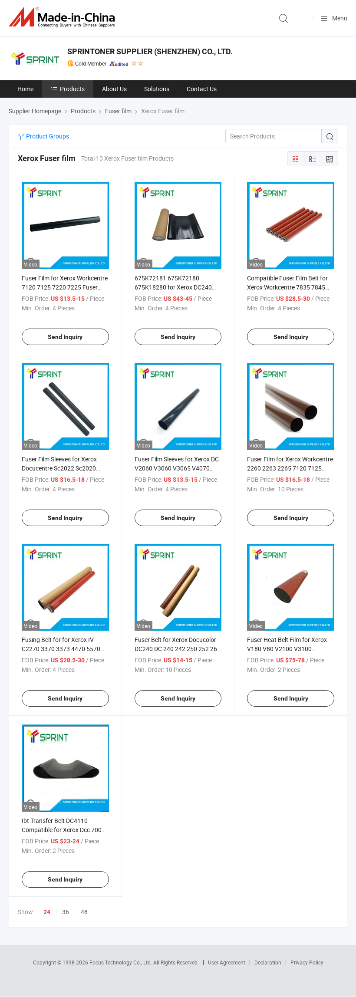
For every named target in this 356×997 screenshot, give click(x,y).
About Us (114, 89)
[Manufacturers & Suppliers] (63, 17)
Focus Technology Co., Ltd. (121, 962)
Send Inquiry (65, 336)
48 (84, 912)
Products (72, 89)
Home (25, 89)
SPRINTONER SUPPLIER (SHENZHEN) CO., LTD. (150, 51)
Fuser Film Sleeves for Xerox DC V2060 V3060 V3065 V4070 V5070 (177, 468)
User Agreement (226, 962)
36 (65, 912)
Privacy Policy (306, 962)
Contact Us (202, 89)
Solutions (156, 89)
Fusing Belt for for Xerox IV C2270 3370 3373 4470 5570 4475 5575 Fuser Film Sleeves (61, 648)
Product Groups (47, 136)
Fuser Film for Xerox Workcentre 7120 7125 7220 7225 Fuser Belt (65, 287)
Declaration (267, 962)
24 (46, 911)
